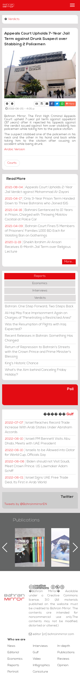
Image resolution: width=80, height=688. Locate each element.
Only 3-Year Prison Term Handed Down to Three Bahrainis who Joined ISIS (40, 201)
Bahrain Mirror (8, 5)
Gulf (70, 414)
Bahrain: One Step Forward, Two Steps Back (39, 306)
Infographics (41, 665)
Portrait (13, 671)
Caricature (40, 671)
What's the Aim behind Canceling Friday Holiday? (35, 372)
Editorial (13, 652)
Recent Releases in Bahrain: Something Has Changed (39, 338)
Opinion (62, 665)
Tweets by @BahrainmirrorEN (25, 504)
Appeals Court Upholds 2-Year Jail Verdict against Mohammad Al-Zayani (39, 190)
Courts (12, 163)
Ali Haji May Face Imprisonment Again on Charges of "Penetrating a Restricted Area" (38, 315)
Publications (26, 520)
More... (69, 261)
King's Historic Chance (21, 363)
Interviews (39, 290)
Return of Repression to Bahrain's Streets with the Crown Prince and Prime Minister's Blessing (38, 352)
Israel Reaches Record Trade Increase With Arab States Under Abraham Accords (38, 427)
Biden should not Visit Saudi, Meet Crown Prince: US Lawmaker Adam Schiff (37, 466)
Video (37, 659)
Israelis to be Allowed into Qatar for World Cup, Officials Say (40, 453)
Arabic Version (14, 149)
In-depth (63, 646)
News (11, 646)
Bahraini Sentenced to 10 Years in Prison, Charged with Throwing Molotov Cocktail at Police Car (39, 214)
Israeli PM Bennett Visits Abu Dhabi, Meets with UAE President (37, 441)
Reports (40, 276)
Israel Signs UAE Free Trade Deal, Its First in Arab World (36, 480)
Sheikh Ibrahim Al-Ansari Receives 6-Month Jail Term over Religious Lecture (38, 247)
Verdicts (14, 19)
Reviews (63, 659)
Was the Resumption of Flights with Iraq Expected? (35, 327)
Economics (39, 283)
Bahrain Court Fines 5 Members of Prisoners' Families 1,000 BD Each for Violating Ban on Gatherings (40, 230)
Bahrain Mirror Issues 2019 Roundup (30, 538)
